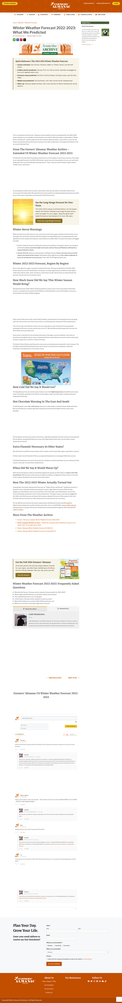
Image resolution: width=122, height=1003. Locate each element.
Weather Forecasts (31, 23)
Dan (31, 839)
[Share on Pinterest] (21, 39)
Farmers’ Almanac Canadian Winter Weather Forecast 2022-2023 (38, 520)
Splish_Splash (33, 811)
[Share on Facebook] (17, 39)
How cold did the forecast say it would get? (28, 597)
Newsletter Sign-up (103, 3)
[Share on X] (24, 39)
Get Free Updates (54, 964)
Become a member (10, 3)
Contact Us (49, 992)
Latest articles (88, 3)
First (47, 928)
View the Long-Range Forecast (48, 221)
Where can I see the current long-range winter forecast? (32, 603)
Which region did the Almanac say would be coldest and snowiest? (35, 594)
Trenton (31, 756)
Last (79, 928)
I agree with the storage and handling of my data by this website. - (70, 959)
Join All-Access (23, 575)
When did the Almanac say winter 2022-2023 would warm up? (34, 601)
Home (15, 23)
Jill (30, 893)
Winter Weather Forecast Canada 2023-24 (36, 531)
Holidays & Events (86, 14)
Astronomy (44, 14)
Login (116, 3)
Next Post (72, 678)
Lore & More (101, 14)
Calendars (20, 14)
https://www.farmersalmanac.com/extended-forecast (32, 898)
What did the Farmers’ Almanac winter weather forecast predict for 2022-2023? (39, 592)
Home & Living (70, 14)
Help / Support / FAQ (49, 981)
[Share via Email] (14, 39)
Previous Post (55, 678)
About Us (49, 977)
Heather (26, 754)
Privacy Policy (87, 959)
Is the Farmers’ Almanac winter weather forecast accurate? (33, 599)
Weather (32, 14)
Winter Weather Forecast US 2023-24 (35, 528)
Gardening (57, 14)
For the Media (48, 985)
